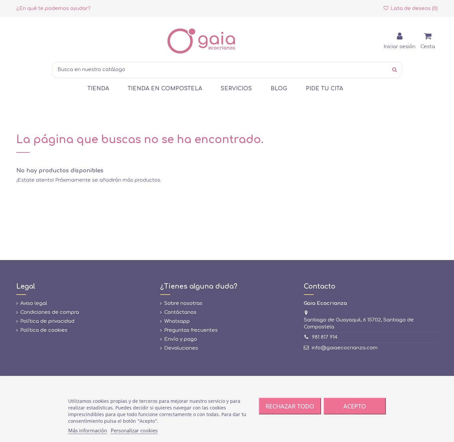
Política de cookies (43, 330)
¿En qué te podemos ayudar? (53, 8)
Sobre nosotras (183, 303)
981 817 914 (324, 337)
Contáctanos (180, 312)
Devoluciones (181, 348)
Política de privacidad (47, 321)
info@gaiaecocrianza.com (345, 348)
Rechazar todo (290, 406)
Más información (87, 430)
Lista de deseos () (413, 8)
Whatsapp (177, 321)
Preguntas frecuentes (191, 330)
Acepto (354, 406)
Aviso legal (33, 303)
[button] (98, 88)
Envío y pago (180, 339)
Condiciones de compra (49, 312)
